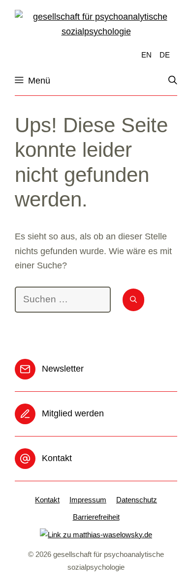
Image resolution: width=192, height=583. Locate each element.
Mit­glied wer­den (73, 413)
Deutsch (164, 54)
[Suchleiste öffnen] (177, 80)
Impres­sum (87, 500)
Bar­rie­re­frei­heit (96, 517)
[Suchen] (133, 300)
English (146, 54)
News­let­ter (63, 369)
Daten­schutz (136, 500)
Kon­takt (57, 458)
